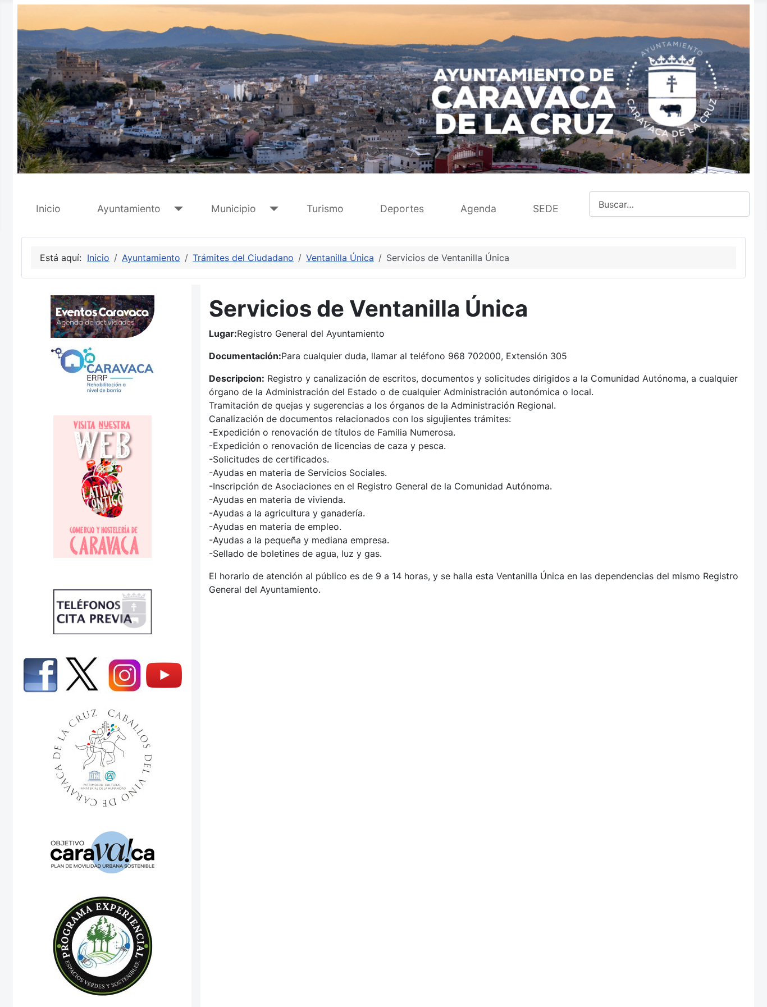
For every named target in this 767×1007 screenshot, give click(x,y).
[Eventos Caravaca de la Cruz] (102, 316)
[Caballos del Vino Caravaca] (102, 758)
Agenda (478, 208)
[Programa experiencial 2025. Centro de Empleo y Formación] (102, 946)
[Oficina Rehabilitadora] (102, 370)
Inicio (48, 208)
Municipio (233, 208)
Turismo (325, 208)
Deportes (402, 208)
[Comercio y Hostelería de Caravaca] (102, 486)
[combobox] (669, 204)
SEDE (546, 208)
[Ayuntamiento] (176, 209)
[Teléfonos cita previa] (102, 611)
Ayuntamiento (129, 208)
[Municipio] (271, 209)
